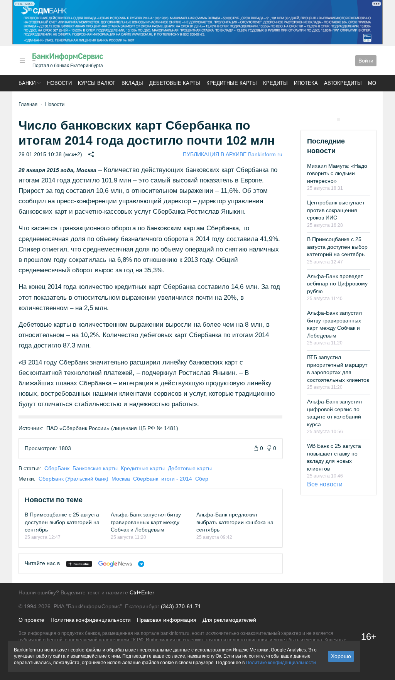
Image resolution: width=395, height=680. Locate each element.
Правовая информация (166, 620)
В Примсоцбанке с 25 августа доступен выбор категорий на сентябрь (62, 522)
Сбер (201, 479)
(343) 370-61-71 (181, 606)
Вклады (132, 83)
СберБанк (56, 468)
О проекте (31, 620)
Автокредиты (343, 83)
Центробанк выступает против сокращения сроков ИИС (336, 210)
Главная (28, 104)
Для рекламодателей (229, 620)
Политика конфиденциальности (91, 620)
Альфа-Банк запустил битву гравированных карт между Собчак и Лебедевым (146, 522)
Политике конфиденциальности (281, 662)
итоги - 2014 (176, 479)
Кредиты (275, 83)
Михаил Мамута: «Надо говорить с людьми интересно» (337, 173)
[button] (22, 61)
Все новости (325, 484)
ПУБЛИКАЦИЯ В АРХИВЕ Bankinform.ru (232, 154)
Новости (59, 83)
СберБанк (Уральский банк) (73, 479)
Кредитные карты (231, 83)
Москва (120, 479)
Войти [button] (365, 60)
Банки (27, 83)
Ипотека (306, 83)
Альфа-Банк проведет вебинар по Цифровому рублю (337, 283)
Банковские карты (95, 468)
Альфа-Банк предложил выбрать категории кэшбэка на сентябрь (234, 522)
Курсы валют (96, 83)
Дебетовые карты (174, 83)
